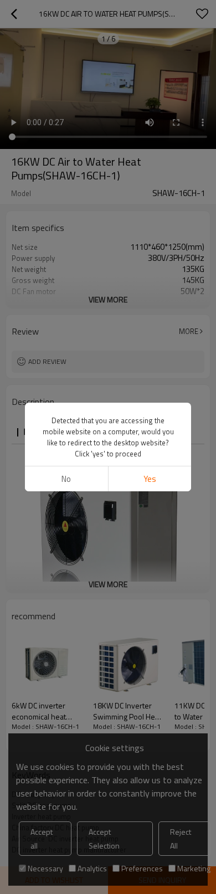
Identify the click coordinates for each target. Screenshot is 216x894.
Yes (149, 478)
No (66, 478)
